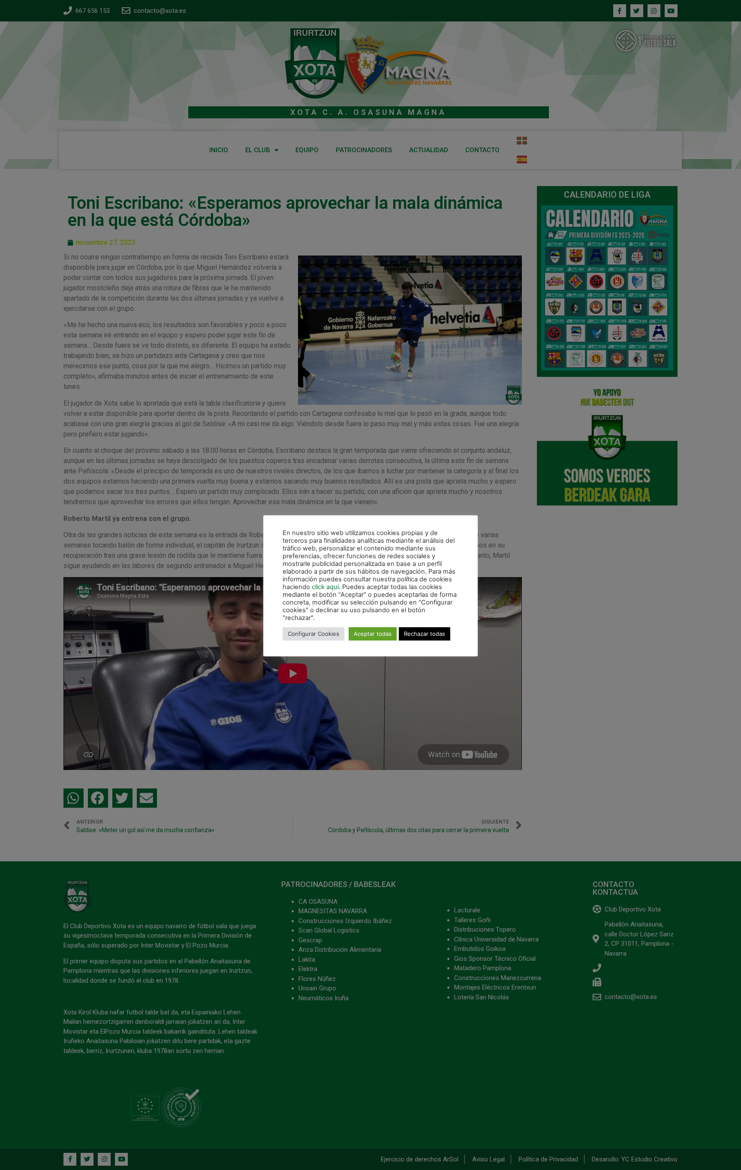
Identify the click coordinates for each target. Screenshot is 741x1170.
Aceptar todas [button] (373, 633)
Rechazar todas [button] (424, 633)
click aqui (325, 587)
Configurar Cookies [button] (313, 633)
